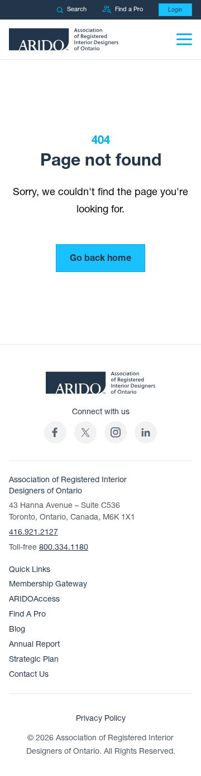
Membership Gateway (48, 584)
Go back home (100, 258)
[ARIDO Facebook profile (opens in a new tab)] (55, 432)
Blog (17, 629)
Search (77, 9)
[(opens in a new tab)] (85, 432)
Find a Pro (129, 9)
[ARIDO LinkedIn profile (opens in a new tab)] (146, 432)
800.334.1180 (63, 547)
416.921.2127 (33, 532)
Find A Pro (27, 614)
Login (175, 9)
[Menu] (184, 39)
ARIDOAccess (34, 599)
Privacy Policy (101, 718)
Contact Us (29, 674)
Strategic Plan (34, 659)
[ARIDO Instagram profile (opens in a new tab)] (115, 432)
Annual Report (34, 644)
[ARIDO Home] (100, 385)
